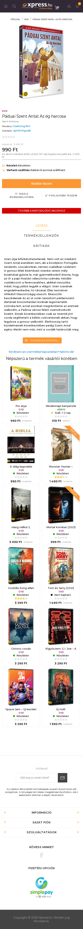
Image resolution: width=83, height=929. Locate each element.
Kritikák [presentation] (41, 246)
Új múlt (60, 709)
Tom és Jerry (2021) (61, 588)
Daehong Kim (21, 126)
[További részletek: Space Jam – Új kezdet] (21, 687)
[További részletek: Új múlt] (61, 687)
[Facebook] (41, 855)
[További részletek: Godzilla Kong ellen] (21, 565)
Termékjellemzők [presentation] (41, 235)
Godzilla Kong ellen (21, 588)
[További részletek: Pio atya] (21, 383)
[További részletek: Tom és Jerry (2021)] (61, 565)
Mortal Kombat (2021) (61, 527)
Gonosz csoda (21, 648)
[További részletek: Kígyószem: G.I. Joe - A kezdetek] (61, 626)
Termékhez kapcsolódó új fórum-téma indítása (46, 340)
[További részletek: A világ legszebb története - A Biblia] (21, 444)
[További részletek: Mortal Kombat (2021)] (61, 505)
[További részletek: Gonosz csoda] (21, 626)
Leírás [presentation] (41, 225)
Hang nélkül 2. (21, 527)
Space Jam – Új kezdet (20, 709)
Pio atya (21, 405)
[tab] (41, 226)
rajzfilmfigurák (22, 130)
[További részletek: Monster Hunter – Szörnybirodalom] (61, 444)
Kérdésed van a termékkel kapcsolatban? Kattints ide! (41, 351)
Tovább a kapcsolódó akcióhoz (41, 210)
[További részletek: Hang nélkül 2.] (21, 505)
